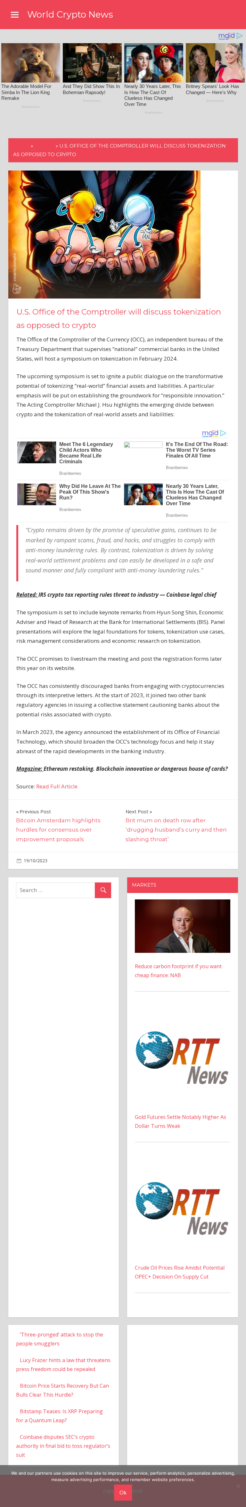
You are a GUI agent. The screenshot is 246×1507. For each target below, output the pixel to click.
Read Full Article (57, 786)
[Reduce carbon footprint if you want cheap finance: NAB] (182, 903)
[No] (238, 1486)
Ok (123, 1492)
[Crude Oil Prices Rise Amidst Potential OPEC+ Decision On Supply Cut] (182, 1163)
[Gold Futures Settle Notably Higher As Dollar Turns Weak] (182, 1012)
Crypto (44, 146)
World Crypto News (70, 14)
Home (21, 146)
